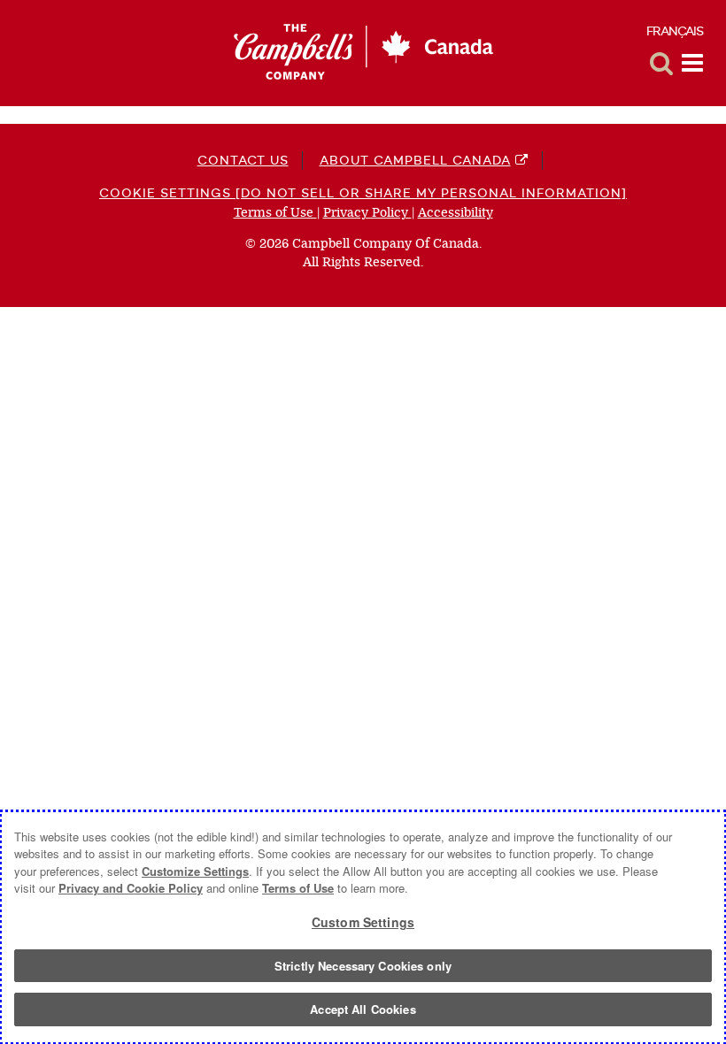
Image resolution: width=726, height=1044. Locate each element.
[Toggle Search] (661, 63)
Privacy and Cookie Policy (130, 887)
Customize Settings (195, 871)
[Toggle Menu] (692, 63)
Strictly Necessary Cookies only (363, 965)
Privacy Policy (367, 212)
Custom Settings (363, 922)
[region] (363, 927)
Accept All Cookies (362, 1009)
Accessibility (455, 212)
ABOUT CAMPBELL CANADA (415, 160)
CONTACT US (243, 160)
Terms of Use (275, 212)
